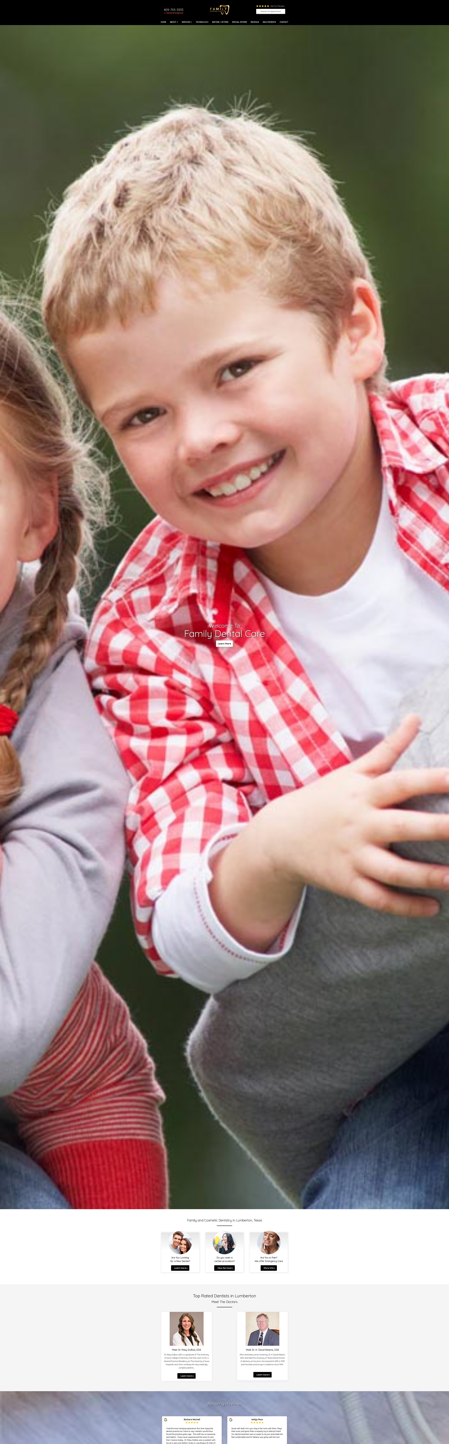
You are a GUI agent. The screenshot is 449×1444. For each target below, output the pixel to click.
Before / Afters (220, 22)
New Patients (269, 22)
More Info (269, 1268)
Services (186, 22)
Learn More (224, 643)
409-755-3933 (173, 10)
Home (163, 22)
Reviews (255, 22)
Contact (284, 22)
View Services (224, 1268)
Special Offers (239, 22)
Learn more (180, 1268)
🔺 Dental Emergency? (173, 13)
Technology (202, 22)
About (173, 22)
